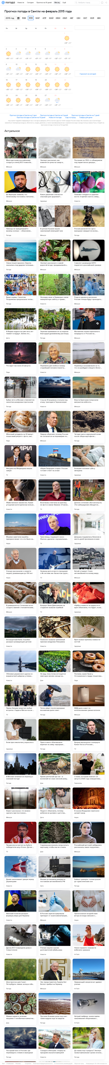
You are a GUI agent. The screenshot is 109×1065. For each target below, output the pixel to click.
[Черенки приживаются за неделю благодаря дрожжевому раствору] (54, 324)
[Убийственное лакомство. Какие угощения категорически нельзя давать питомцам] (20, 495)
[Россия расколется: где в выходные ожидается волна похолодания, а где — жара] (89, 221)
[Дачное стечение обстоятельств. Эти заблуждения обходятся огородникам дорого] (89, 495)
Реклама (18, 1063)
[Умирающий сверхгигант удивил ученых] (89, 975)
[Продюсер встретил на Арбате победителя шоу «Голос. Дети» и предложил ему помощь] (20, 838)
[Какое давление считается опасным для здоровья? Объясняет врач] (54, 187)
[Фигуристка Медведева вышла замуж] (20, 461)
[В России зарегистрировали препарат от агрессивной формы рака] (54, 906)
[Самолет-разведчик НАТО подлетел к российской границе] (89, 256)
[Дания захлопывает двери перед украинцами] (20, 872)
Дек (99, 18)
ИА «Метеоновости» (101, 1063)
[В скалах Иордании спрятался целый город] (89, 804)
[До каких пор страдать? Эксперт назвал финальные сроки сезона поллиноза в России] (89, 1043)
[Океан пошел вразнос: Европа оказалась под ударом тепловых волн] (20, 256)
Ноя (92, 18)
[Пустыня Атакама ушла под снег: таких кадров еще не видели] (54, 1009)
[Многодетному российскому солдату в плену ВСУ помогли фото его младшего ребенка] (20, 153)
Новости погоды (55, 117)
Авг (71, 18)
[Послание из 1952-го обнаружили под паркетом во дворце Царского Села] (89, 153)
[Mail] (3, 2)
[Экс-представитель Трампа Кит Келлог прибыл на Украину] (54, 975)
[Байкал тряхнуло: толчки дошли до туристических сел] (89, 872)
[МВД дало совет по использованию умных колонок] (89, 701)
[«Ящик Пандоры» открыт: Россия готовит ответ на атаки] (54, 461)
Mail (3, 1063)
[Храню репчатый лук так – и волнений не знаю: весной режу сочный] (54, 769)
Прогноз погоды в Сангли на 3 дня (23, 115)
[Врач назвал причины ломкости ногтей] (89, 632)
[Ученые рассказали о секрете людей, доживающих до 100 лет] (20, 564)
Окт (85, 18)
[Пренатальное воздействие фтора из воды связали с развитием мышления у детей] (89, 906)
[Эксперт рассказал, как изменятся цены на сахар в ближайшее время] (54, 153)
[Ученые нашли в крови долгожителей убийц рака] (54, 941)
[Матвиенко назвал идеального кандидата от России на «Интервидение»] (89, 324)
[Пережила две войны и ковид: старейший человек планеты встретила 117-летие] (54, 358)
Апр (44, 18)
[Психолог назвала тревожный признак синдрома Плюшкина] (54, 632)
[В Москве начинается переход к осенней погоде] (20, 769)
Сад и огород (70, 117)
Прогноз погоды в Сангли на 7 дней (85, 115)
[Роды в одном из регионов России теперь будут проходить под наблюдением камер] (89, 290)
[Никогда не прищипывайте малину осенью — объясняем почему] (20, 221)
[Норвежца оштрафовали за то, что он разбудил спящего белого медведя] (89, 358)
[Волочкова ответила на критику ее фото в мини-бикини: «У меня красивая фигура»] (54, 495)
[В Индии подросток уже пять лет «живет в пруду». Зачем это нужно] (20, 324)
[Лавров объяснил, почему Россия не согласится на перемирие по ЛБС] (54, 427)
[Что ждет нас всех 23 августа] (20, 358)
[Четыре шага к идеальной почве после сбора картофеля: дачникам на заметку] (89, 427)
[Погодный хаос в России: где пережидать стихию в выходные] (20, 1043)
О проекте (28, 1063)
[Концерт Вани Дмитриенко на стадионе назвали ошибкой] (54, 598)
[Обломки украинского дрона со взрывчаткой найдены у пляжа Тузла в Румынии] (20, 667)
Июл (65, 18)
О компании (10, 1063)
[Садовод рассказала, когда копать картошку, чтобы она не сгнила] (54, 838)
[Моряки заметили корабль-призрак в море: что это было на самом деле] (20, 530)
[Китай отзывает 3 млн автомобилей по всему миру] (89, 564)
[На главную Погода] (10, 2)
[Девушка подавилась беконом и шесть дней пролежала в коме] (89, 530)
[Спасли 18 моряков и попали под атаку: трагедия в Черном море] (54, 393)
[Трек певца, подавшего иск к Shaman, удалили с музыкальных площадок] (54, 530)
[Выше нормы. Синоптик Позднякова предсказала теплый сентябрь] (20, 290)
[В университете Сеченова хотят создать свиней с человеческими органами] (20, 598)
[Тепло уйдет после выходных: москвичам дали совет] (54, 701)
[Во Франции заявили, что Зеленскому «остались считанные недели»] (20, 187)
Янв (24, 18)
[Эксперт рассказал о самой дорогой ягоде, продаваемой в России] (54, 256)
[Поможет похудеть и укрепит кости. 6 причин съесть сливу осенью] (89, 187)
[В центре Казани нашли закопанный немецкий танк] (54, 221)
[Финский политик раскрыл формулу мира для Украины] (20, 906)
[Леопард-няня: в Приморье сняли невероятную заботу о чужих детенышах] (54, 290)
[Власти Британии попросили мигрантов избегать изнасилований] (89, 393)
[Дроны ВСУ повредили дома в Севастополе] (20, 941)
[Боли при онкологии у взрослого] (20, 735)
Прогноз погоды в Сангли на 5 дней (54, 115)
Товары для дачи (85, 117)
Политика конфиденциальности (42, 1063)
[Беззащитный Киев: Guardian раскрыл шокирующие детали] (20, 632)
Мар (38, 18)
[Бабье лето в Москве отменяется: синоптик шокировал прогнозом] (20, 393)
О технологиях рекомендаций (63, 1063)
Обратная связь (79, 1063)
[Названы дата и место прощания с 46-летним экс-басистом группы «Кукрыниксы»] (54, 564)
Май (51, 18)
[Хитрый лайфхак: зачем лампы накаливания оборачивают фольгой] (89, 1009)
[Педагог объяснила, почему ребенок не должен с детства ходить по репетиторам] (54, 804)
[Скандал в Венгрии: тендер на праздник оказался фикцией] (54, 1043)
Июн (58, 18)
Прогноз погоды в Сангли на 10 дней (31, 117)
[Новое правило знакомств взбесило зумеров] (89, 941)
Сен (78, 18)
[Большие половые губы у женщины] (89, 461)
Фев (31, 18)
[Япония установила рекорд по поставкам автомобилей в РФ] (54, 872)
